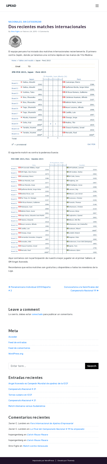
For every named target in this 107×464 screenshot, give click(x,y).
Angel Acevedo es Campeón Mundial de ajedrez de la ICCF (38, 383)
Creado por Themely (66, 461)
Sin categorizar (32, 22)
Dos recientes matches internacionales (47, 26)
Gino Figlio (15, 31)
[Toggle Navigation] (97, 5)
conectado (37, 314)
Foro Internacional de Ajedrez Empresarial (51, 423)
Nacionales (15, 22)
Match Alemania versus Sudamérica (26, 406)
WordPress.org (15, 353)
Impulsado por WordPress (43, 461)
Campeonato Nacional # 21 (22, 389)
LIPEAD (11, 6)
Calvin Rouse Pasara (37, 434)
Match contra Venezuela (35, 446)
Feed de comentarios (19, 348)
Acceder (12, 337)
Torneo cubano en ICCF (20, 395)
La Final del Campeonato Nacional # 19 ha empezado (57, 429)
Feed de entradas (17, 342)
